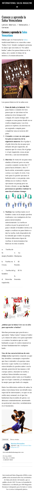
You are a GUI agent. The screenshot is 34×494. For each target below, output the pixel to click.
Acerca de (5, 439)
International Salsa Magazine (17, 3)
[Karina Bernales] (6, 450)
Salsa (25, 40)
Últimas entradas (14, 439)
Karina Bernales (17, 443)
